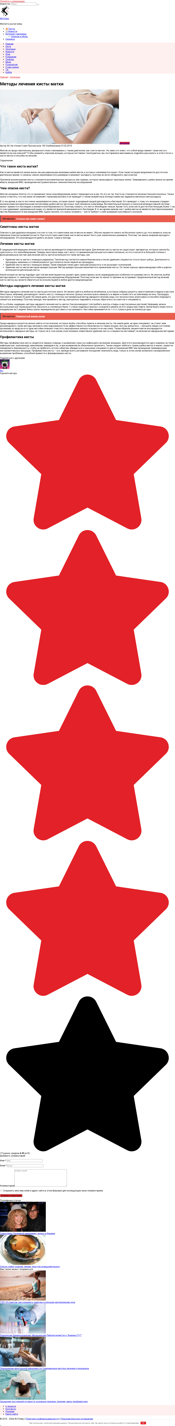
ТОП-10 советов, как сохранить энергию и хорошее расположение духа (37, 1302)
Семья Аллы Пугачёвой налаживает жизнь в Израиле (27, 1233)
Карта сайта (11, 1414)
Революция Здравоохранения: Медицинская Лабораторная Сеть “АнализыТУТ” (41, 1335)
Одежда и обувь (19, 36)
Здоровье (10, 49)
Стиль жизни (12, 67)
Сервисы (10, 39)
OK (143, 1423)
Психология (11, 64)
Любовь (9, 59)
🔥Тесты (10, 29)
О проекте (10, 1406)
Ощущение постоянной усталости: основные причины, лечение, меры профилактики (44, 1401)
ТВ (6, 69)
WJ (1, 370)
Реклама (9, 1411)
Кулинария (10, 57)
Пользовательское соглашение (76, 1419)
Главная (9, 44)
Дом (7, 54)
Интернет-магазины (16, 34)
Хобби (8, 72)
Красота (9, 51)
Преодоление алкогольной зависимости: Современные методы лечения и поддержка (44, 1368)
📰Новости (11, 31)
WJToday (4, 18)
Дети (8, 46)
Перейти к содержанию (12, 1)
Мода (8, 62)
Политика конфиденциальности (42, 1419)
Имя (3, 1160)
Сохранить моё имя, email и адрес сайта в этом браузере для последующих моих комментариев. (53, 1190)
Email (3, 1165)
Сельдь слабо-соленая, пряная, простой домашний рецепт (30, 1266)
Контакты (10, 1409)
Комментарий (7, 1185)
